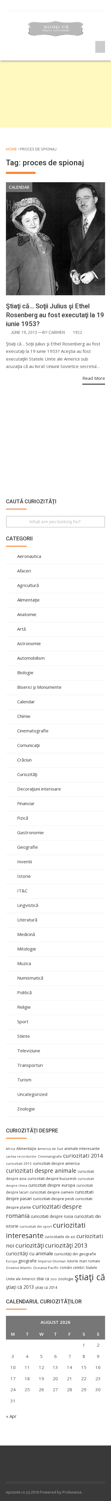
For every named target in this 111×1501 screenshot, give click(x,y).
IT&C (22, 891)
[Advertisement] (55, 94)
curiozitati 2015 (19, 1163)
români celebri (72, 1267)
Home (11, 149)
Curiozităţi (27, 774)
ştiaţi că (90, 1277)
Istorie (24, 876)
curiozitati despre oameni (52, 1192)
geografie (27, 1261)
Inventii (24, 861)
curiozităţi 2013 (66, 1245)
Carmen (57, 332)
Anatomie (26, 614)
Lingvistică (27, 905)
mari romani (89, 1261)
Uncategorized (32, 1094)
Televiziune (28, 1050)
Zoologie (26, 1109)
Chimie (23, 716)
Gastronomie (30, 832)
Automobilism (31, 658)
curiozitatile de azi (60, 1236)
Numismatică (30, 978)
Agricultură (28, 585)
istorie (72, 1261)
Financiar (26, 803)
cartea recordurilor (21, 1156)
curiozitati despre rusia (52, 1216)
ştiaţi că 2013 (20, 1287)
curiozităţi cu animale (29, 1253)
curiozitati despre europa (51, 1185)
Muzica (24, 963)
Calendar (19, 187)
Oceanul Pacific (46, 1267)
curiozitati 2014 (83, 1155)
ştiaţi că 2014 (46, 1287)
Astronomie (29, 643)
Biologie (25, 672)
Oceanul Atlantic (19, 1268)
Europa (11, 1261)
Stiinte (23, 1036)
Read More (93, 378)
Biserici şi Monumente (39, 687)
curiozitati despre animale (41, 1171)
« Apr (11, 1416)
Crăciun (24, 760)
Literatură (27, 920)
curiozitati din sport (36, 1226)
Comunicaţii (28, 745)
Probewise (72, 1492)
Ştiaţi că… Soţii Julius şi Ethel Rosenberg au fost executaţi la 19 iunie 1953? (55, 315)
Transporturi (30, 1065)
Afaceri (24, 571)
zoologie (65, 1278)
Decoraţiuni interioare (39, 789)
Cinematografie (33, 731)
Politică (24, 992)
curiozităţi (29, 1245)
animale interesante (82, 1148)
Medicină (26, 934)
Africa (10, 1149)
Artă (21, 629)
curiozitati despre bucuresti (52, 1178)
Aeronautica (29, 556)
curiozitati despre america (56, 1163)
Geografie (27, 847)
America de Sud (50, 1148)
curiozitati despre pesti (53, 1198)
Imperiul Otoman (52, 1261)
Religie (24, 1007)
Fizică (22, 818)
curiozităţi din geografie (75, 1253)
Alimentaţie (28, 600)
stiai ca (42, 1278)
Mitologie (26, 949)
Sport (22, 1021)
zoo (53, 1279)
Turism (24, 1080)
